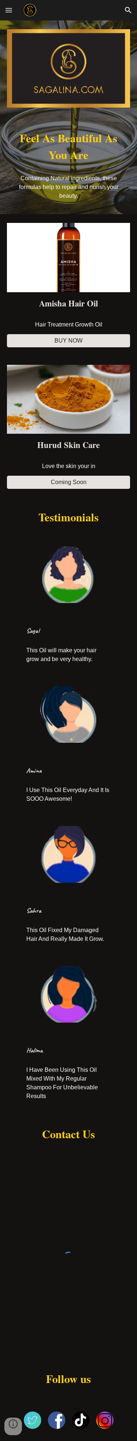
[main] (68, 147)
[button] (9, 10)
